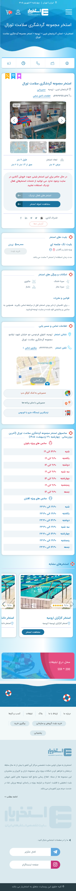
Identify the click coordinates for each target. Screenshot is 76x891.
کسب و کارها (14, 713)
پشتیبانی (38, 733)
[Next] (3, 603)
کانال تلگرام (30, 852)
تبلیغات (29, 713)
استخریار (69, 33)
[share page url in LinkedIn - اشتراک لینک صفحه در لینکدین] (25, 218)
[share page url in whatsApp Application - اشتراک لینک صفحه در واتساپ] (41, 218)
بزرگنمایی (38, 380)
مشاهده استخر (33, 632)
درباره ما (67, 713)
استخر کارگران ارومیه (59, 618)
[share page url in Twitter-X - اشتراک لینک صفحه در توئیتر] (35, 218)
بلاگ (40, 713)
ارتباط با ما (53, 713)
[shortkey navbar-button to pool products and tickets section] (52, 63)
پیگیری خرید (19, 723)
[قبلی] (61, 120)
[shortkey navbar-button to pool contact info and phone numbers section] (38, 63)
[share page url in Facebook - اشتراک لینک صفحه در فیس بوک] (21, 218)
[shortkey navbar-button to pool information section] (67, 63)
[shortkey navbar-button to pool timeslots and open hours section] (23, 63)
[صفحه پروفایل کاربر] (18, 12)
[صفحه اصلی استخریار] (38, 12)
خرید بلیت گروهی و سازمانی (49, 723)
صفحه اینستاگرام (30, 865)
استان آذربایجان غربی (53, 33)
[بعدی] (14, 120)
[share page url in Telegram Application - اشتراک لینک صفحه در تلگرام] (30, 218)
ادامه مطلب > (11, 797)
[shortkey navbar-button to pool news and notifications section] (9, 63)
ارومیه (37, 33)
